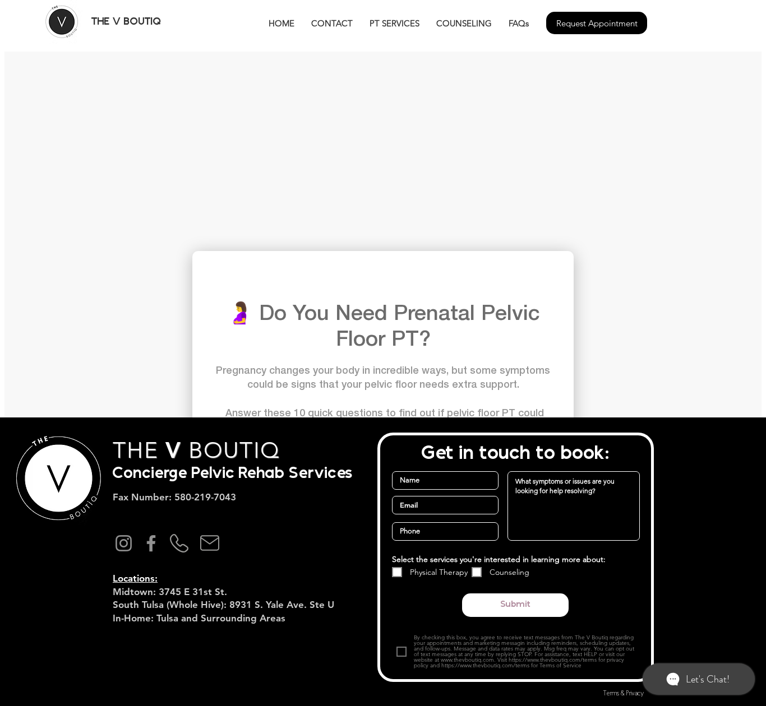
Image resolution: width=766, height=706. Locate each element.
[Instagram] (124, 543)
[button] (118, 21)
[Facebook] (151, 543)
